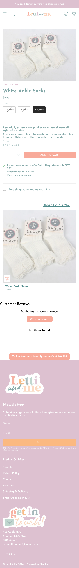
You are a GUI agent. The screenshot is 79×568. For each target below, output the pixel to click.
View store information (19, 175)
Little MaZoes (10, 85)
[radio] (9, 109)
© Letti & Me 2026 (13, 564)
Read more (11, 145)
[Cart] (74, 13)
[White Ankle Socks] (39, 246)
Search (7, 467)
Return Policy (11, 473)
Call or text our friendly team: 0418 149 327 (39, 356)
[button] (12, 13)
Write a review (39, 319)
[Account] (66, 13)
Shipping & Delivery (15, 491)
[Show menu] (5, 13)
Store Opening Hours (16, 498)
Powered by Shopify (37, 564)
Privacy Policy (59, 448)
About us (8, 485)
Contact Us (10, 479)
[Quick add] (7, 278)
